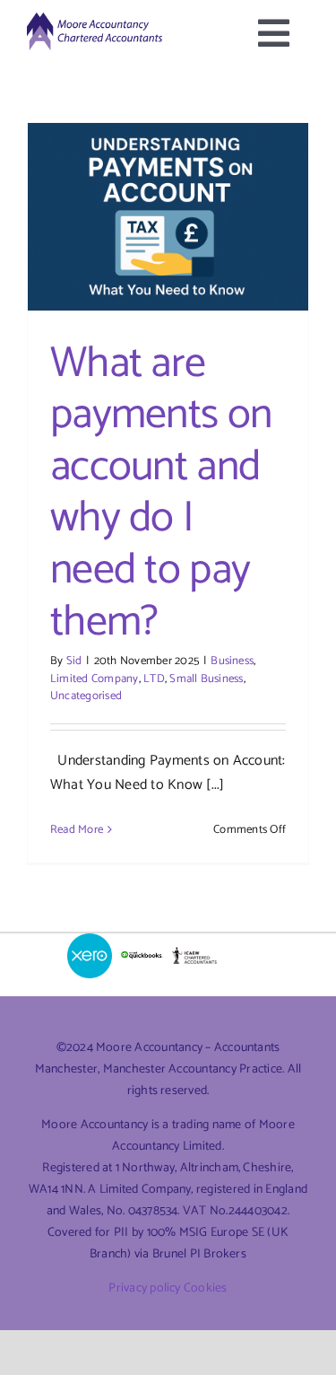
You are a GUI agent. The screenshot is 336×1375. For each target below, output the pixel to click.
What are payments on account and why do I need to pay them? (160, 493)
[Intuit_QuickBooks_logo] (141, 955)
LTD (154, 679)
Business (232, 661)
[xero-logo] (89, 940)
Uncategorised (86, 696)
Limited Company (94, 679)
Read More (76, 829)
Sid (74, 661)
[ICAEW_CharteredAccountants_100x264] (194, 953)
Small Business (206, 679)
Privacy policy (144, 1288)
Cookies (206, 1288)
